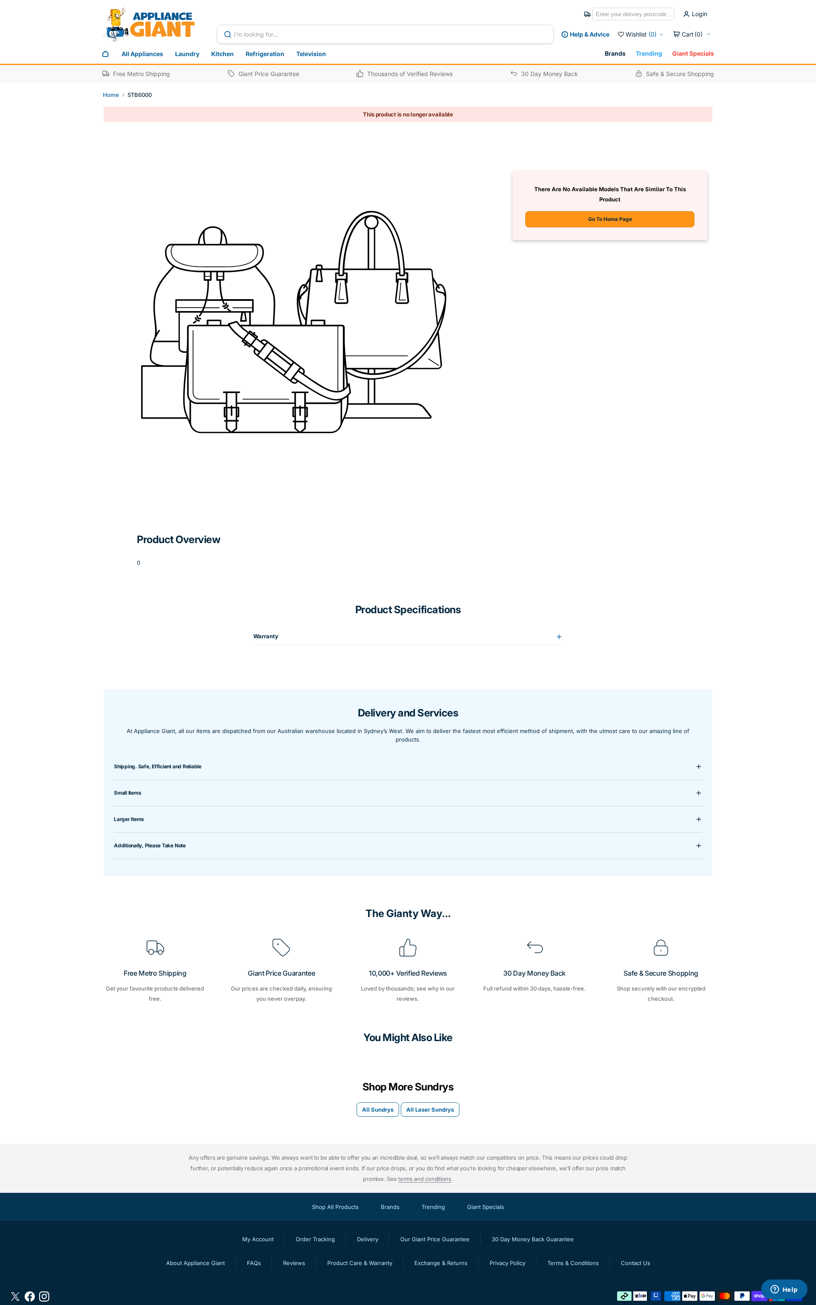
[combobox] (385, 34)
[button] (692, 34)
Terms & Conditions (573, 1263)
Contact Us (635, 1263)
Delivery (367, 1239)
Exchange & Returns (441, 1263)
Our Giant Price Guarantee (435, 1239)
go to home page (610, 219)
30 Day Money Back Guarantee (533, 1239)
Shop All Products (335, 1206)
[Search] (229, 34)
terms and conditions (424, 1178)
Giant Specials (693, 53)
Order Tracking (315, 1239)
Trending (649, 53)
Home (111, 94)
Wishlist (641, 34)
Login (699, 14)
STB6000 (140, 94)
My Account (258, 1239)
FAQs (254, 1263)
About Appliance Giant (195, 1263)
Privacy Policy (507, 1263)
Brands (615, 53)
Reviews (294, 1263)
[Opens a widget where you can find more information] (784, 1290)
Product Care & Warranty (359, 1263)
